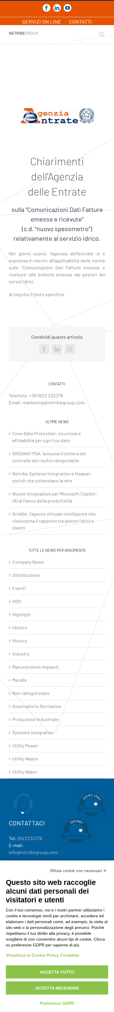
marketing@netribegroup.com (54, 402)
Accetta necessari (57, 988)
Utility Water (24, 771)
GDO (16, 601)
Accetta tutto (57, 972)
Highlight (21, 614)
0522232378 (29, 838)
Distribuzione (26, 575)
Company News (28, 562)
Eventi (19, 588)
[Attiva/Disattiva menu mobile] (102, 34)
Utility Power (25, 745)
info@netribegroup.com (33, 852)
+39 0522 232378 (46, 395)
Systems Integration (33, 732)
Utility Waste (25, 758)
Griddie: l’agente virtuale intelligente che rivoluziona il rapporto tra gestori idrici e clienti (54, 520)
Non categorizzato (31, 693)
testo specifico (48, 294)
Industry (20, 653)
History (19, 627)
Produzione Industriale (35, 719)
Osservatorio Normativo (36, 706)
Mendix (19, 680)
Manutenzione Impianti (35, 667)
